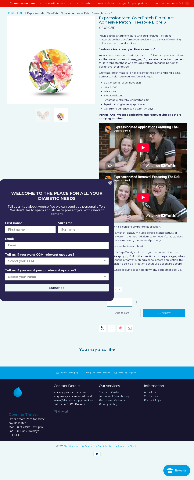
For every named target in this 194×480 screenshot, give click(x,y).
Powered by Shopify (127, 446)
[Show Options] (105, 261)
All (21, 13)
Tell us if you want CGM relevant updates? (39, 254)
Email (9, 238)
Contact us (151, 396)
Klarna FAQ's (152, 400)
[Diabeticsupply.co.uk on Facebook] (59, 412)
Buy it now (164, 312)
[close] (187, 3)
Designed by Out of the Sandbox (101, 446)
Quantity (104, 283)
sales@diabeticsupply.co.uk (72, 400)
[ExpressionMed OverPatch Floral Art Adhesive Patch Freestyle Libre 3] (51, 60)
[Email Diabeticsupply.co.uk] (55, 412)
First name (13, 223)
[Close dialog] (110, 182)
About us (150, 392)
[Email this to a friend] (129, 328)
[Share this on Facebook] (111, 328)
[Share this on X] (102, 328)
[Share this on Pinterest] (120, 328)
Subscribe (56, 287)
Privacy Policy (108, 404)
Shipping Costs (109, 392)
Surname (65, 223)
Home (11, 13)
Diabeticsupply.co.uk (74, 446)
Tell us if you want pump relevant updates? (40, 270)
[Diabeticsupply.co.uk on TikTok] (66, 412)
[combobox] (55, 261)
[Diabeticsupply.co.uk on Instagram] (63, 412)
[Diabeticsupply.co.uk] (21, 397)
